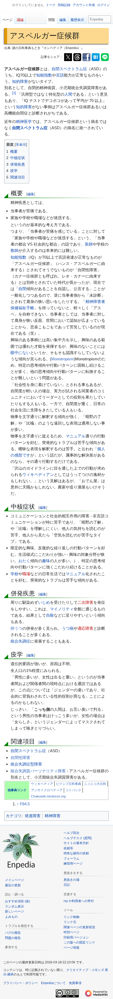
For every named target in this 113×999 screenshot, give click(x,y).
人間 (68, 94)
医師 (89, 244)
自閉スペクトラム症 (69, 69)
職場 (26, 574)
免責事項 (75, 983)
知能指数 (44, 75)
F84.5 (25, 804)
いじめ (44, 602)
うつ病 (68, 628)
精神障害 (52, 815)
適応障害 (85, 628)
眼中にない (20, 352)
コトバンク (73, 790)
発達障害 (32, 815)
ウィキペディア (42, 784)
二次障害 (85, 602)
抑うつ (16, 628)
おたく (24, 560)
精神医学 (24, 121)
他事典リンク (17, 790)
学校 (14, 574)
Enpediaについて (53, 983)
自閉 (22, 288)
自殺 (50, 615)
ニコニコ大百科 (95, 784)
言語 (60, 75)
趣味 (46, 560)
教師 (14, 250)
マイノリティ (62, 609)
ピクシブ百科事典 (68, 784)
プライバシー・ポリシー (20, 983)
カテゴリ (14, 815)
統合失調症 (20, 641)
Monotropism (62, 359)
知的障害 (20, 81)
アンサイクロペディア (47, 790)
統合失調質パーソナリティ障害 (38, 771)
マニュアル (75, 436)
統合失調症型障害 (26, 764)
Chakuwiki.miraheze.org (48, 796)
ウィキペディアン (38, 474)
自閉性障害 (20, 757)
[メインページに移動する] (21, 850)
